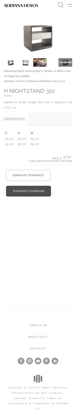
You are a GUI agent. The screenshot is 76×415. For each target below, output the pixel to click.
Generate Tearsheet (28, 175)
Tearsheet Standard (28, 191)
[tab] (16, 119)
